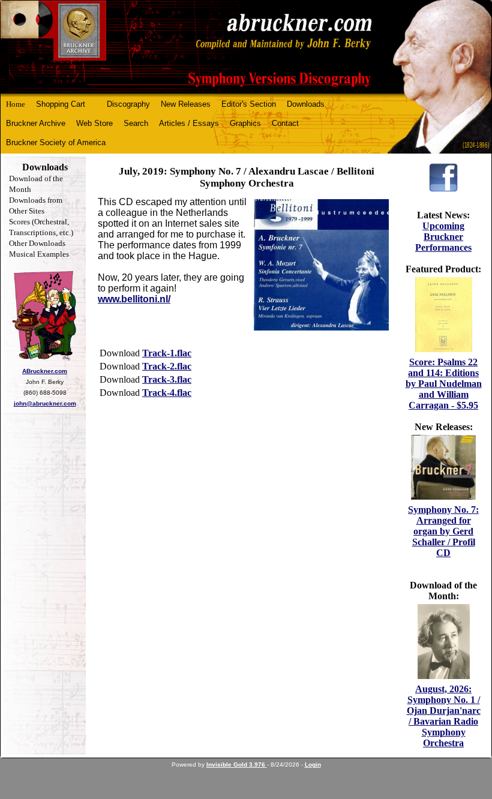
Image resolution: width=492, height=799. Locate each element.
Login (313, 764)
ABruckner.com (44, 371)
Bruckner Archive (35, 123)
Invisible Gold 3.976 (236, 764)
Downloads (306, 104)
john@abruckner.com (45, 403)
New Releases (186, 104)
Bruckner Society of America (56, 142)
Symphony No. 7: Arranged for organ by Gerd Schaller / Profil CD (443, 531)
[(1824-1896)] (246, 47)
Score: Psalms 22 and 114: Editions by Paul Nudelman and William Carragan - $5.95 (444, 383)
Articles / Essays (189, 123)
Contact (285, 123)
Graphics (245, 123)
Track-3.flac (166, 379)
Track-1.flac (166, 353)
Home (15, 104)
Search (136, 123)
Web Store (94, 123)
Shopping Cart (60, 104)
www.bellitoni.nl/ (134, 299)
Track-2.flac (166, 366)
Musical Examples (39, 254)
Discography (128, 104)
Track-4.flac (166, 393)
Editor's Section (248, 104)
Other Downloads (37, 243)
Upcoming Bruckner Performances (443, 237)
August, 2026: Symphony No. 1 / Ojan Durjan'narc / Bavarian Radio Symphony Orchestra (444, 716)
